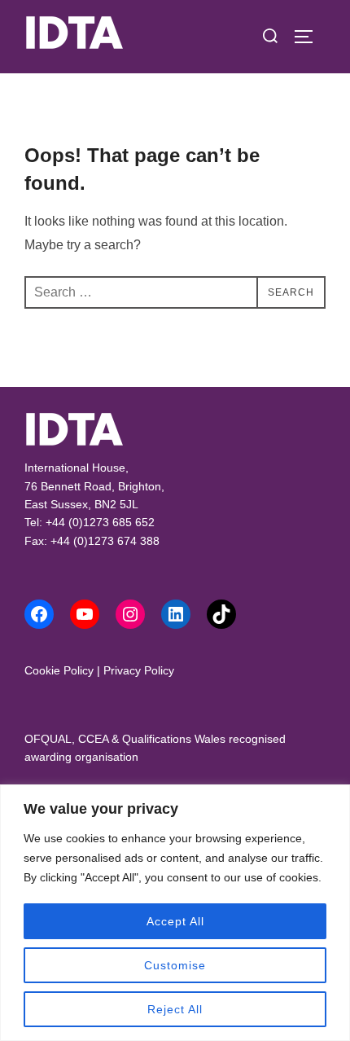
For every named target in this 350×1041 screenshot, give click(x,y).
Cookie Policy (59, 670)
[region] (175, 912)
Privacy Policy (138, 670)
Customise (175, 965)
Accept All (175, 921)
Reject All (175, 1009)
